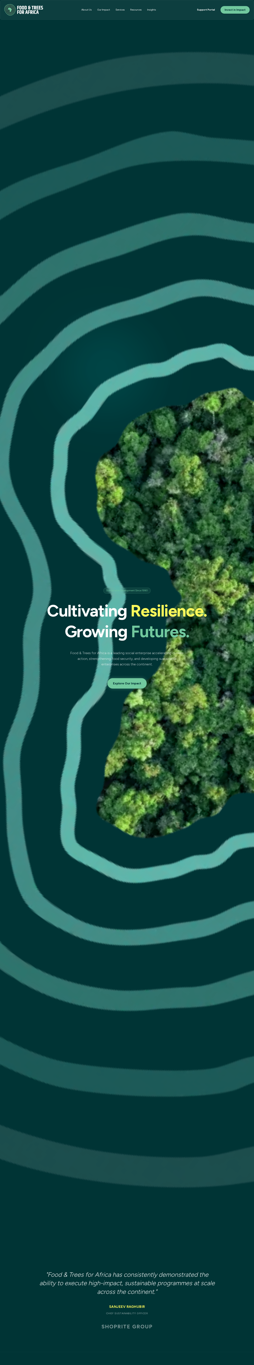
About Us (86, 9)
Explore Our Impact (127, 683)
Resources (136, 9)
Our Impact (103, 9)
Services (120, 9)
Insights (151, 9)
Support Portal (206, 9)
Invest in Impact (235, 9)
